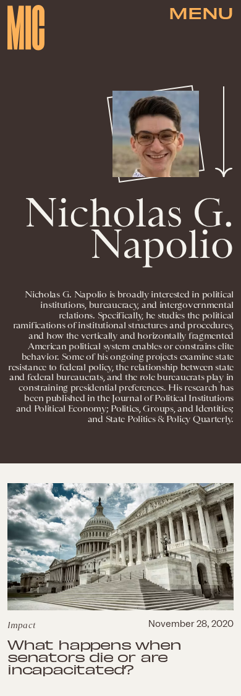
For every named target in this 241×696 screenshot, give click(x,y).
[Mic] (25, 28)
